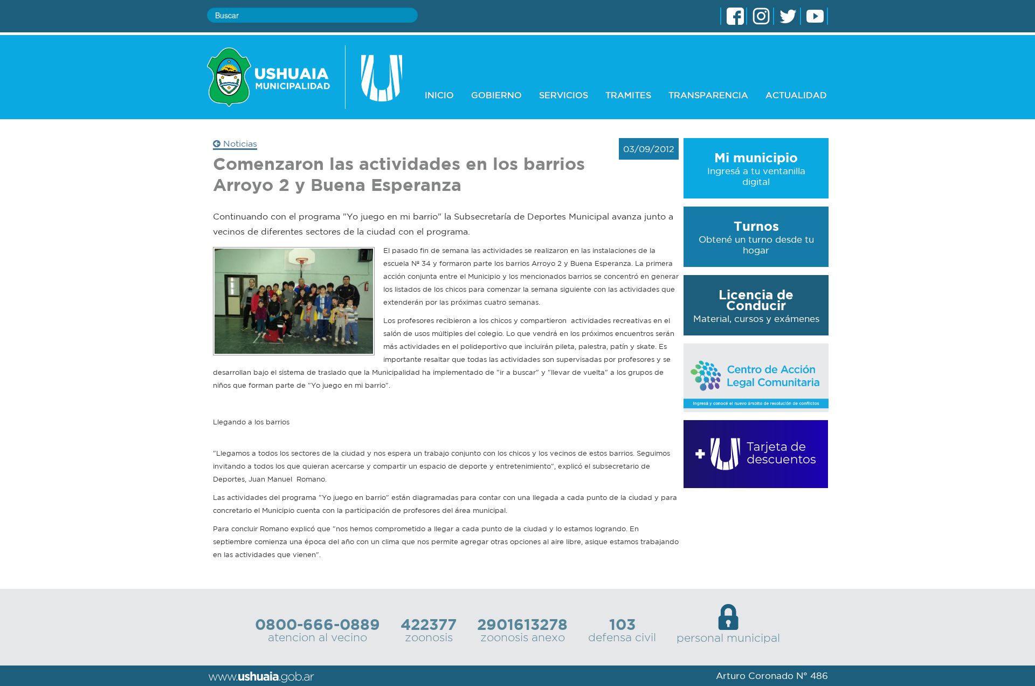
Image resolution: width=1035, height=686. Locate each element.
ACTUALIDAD (796, 95)
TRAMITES (628, 95)
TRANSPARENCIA (708, 95)
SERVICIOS (563, 95)
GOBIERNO (496, 95)
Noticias (238, 143)
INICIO (439, 95)
